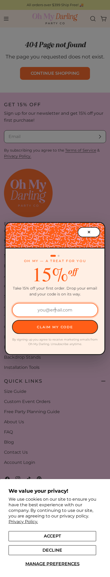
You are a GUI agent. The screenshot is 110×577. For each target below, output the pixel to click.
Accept (52, 536)
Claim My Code (55, 327)
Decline (52, 550)
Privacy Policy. (23, 521)
